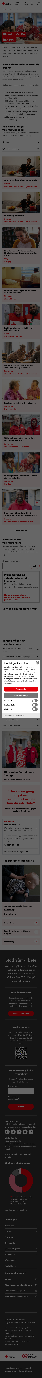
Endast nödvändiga (21, 695)
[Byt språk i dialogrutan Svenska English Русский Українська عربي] (37, 663)
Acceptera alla (21, 689)
